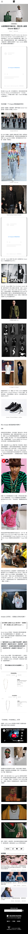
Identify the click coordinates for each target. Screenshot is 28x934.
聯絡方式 (8, 921)
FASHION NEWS (14, 23)
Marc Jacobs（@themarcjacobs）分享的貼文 (14, 85)
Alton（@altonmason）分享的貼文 (14, 253)
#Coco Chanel (17, 900)
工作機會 (13, 921)
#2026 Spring (13, 870)
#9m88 (15, 885)
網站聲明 (18, 921)
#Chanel (10, 31)
